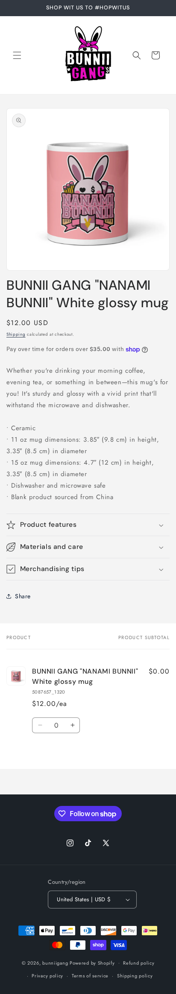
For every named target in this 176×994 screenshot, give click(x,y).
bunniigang (55, 962)
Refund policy (138, 963)
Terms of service (90, 975)
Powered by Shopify (92, 962)
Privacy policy (47, 975)
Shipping (16, 334)
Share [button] (23, 596)
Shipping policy (135, 975)
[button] (17, 55)
